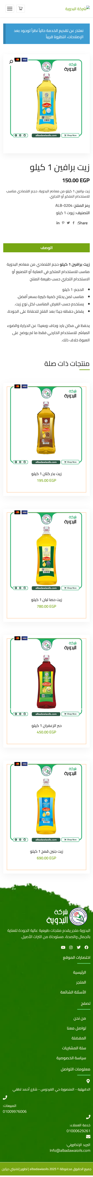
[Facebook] (73, 223)
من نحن (80, 1018)
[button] (11, 62)
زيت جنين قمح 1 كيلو (46, 851)
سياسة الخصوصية (71, 1057)
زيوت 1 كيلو (65, 212)
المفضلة (79, 1038)
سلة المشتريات (74, 1047)
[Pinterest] (63, 223)
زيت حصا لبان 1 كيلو (46, 599)
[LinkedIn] (57, 223)
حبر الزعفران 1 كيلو (47, 725)
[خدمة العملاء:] (88, 1117)
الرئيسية (79, 972)
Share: (82, 223)
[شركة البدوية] (77, 8)
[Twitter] (68, 223)
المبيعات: (9, 1105)
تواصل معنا (76, 1028)
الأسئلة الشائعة (73, 992)
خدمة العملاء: (80, 1125)
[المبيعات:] (5, 1097)
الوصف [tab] (46, 247)
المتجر (81, 982)
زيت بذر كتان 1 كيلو (46, 473)
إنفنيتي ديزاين (11, 1169)
